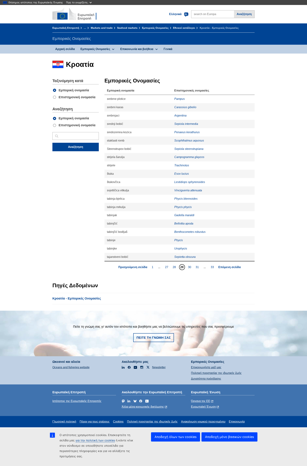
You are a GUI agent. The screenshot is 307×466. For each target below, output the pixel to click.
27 (167, 267)
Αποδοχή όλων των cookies (175, 437)
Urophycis (180, 248)
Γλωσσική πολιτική (64, 421)
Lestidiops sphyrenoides (189, 182)
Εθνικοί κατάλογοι (184, 27)
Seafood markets (127, 27)
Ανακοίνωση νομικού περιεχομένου (203, 421)
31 (198, 267)
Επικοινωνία (237, 421)
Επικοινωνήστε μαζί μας (206, 367)
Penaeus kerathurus (187, 132)
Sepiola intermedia (186, 123)
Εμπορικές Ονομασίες (155, 27)
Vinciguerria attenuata (188, 190)
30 (190, 267)
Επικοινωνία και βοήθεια (136, 49)
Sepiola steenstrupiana (188, 148)
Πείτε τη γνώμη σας (153, 337)
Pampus (179, 98)
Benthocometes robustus (190, 231)
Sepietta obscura (185, 256)
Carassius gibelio (185, 107)
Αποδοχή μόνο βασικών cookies (229, 437)
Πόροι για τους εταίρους (95, 421)
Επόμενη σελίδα (229, 267)
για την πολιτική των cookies (95, 440)
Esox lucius (181, 173)
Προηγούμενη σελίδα (132, 267)
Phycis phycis (183, 207)
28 (175, 267)
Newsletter (159, 367)
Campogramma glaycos (189, 157)
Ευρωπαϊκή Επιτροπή (65, 27)
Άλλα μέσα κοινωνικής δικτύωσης (143, 406)
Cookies (118, 421)
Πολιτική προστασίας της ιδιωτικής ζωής (216, 373)
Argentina (180, 115)
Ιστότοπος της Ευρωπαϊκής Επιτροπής (76, 401)
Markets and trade (102, 27)
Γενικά (168, 49)
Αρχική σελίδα (65, 49)
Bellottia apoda (183, 223)
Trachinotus (181, 165)
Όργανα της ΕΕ (200, 401)
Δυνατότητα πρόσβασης (206, 378)
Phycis (178, 240)
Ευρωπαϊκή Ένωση (203, 406)
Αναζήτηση (244, 14)
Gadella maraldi (184, 215)
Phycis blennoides (186, 198)
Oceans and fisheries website (71, 367)
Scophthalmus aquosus (189, 140)
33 (213, 267)
